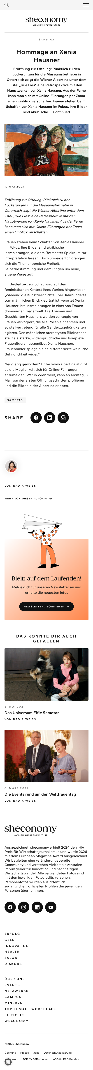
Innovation (17, 946)
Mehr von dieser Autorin (26, 498)
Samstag (15, 400)
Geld (10, 940)
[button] (8, 1062)
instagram (23, 907)
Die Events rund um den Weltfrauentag (40, 794)
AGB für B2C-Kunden (66, 1059)
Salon (11, 958)
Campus (13, 997)
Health (12, 952)
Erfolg (12, 934)
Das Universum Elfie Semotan (32, 712)
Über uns (15, 979)
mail (63, 417)
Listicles (15, 1015)
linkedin (49, 417)
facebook (36, 417)
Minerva (14, 1003)
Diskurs (13, 964)
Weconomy (17, 1021)
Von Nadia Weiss (20, 719)
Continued (61, 112)
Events (12, 985)
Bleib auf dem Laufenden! (46, 579)
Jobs (36, 1052)
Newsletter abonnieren (44, 606)
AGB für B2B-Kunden (36, 1059)
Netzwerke (17, 991)
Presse (24, 1052)
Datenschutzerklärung (58, 1052)
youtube (50, 907)
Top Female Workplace (30, 1009)
